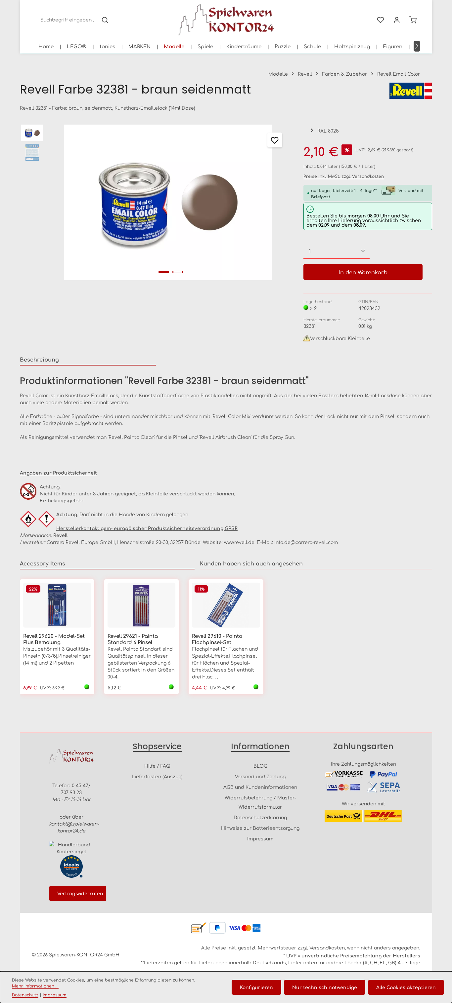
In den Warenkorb (363, 272)
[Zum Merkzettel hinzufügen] (274, 140)
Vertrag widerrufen (80, 893)
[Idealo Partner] (71, 866)
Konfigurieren (256, 987)
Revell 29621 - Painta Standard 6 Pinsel (133, 639)
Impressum (260, 838)
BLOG (260, 766)
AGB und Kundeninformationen (260, 787)
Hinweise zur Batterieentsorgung (260, 828)
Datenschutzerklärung (260, 817)
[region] (155, 202)
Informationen (260, 746)
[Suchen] (105, 20)
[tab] (88, 360)
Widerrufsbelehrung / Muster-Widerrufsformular (260, 802)
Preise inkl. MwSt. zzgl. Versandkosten (343, 176)
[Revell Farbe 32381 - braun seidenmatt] (168, 202)
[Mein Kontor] (396, 20)
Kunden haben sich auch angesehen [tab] (251, 563)
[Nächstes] (417, 46)
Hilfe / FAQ (157, 766)
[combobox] (67, 20)
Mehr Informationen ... (35, 985)
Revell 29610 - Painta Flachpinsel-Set (217, 639)
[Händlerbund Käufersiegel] (71, 848)
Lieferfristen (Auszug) (157, 776)
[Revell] (410, 90)
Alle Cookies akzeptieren (406, 987)
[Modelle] (174, 46)
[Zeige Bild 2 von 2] (177, 272)
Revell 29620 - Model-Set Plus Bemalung (54, 639)
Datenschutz (25, 994)
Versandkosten (327, 947)
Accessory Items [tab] (42, 563)
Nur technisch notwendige (324, 987)
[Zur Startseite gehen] (226, 19)
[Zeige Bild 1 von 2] (163, 272)
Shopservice (157, 746)
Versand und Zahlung (260, 776)
